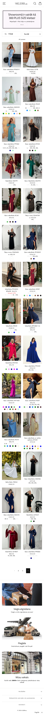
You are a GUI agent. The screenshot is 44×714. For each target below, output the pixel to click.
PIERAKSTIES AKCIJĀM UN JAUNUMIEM (22, 698)
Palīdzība (22, 691)
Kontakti (22, 705)
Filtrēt (10, 34)
